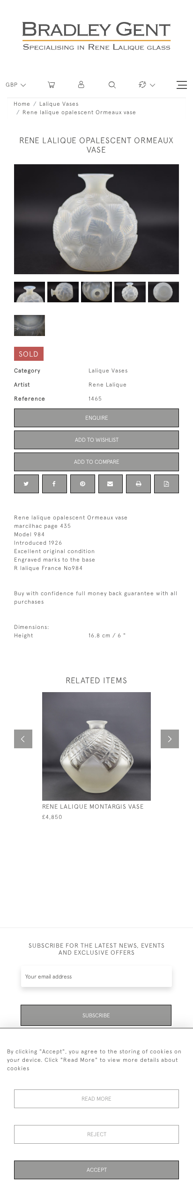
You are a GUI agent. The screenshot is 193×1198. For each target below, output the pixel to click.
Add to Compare (96, 462)
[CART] (51, 85)
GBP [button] (13, 84)
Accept (97, 1170)
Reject (96, 1134)
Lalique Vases (59, 104)
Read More (96, 1099)
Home (22, 104)
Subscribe (96, 1015)
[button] (82, 85)
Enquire (96, 418)
